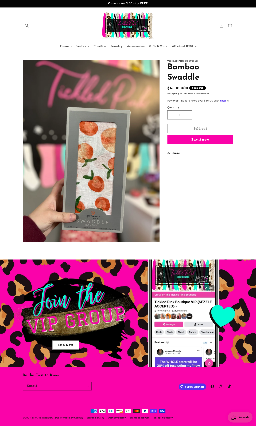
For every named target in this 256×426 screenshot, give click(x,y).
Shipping (173, 93)
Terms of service (140, 417)
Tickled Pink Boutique (45, 417)
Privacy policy (117, 417)
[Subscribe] (87, 386)
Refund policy (95, 417)
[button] (27, 25)
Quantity (173, 107)
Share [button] (176, 153)
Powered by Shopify (71, 417)
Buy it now (200, 139)
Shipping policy (163, 417)
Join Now (65, 345)
